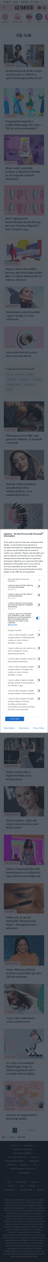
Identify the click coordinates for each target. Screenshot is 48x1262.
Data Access (24, 728)
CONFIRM (14, 719)
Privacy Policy (38, 728)
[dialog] (24, 631)
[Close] (43, 534)
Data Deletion (9, 728)
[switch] (38, 586)
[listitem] (24, 580)
